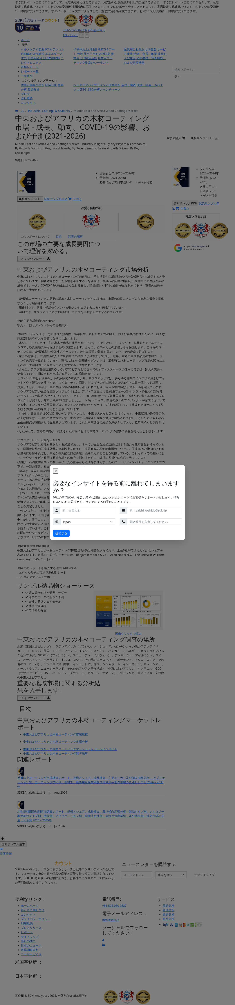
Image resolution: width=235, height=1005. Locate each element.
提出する (61, 533)
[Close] (55, 471)
